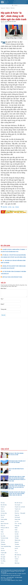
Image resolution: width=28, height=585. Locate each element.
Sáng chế (17, 515)
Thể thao (3, 542)
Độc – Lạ (17, 556)
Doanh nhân (17, 519)
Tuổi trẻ (16, 558)
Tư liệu (2, 548)
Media (16, 527)
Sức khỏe (3, 536)
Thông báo (3, 544)
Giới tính (17, 511)
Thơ (16, 550)
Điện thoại (17, 563)
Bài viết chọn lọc (18, 502)
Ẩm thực (3, 502)
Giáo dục (3, 511)
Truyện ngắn (3, 552)
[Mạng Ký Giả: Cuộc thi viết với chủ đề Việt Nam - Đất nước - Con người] (14, 211)
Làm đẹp (17, 536)
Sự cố (2, 534)
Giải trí (2, 509)
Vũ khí (16, 561)
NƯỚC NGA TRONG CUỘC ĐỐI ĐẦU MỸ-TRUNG (12, 277)
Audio (16, 529)
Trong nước (17, 546)
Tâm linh (3, 550)
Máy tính (3, 515)
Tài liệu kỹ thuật (4, 538)
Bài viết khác (4, 504)
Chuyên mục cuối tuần (20, 506)
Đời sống (3, 558)
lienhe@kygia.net (8, 578)
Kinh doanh (17, 517)
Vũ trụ (2, 563)
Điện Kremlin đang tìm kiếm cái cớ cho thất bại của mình (17, 461)
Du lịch (16, 548)
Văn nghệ (3, 556)
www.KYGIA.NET (16, 575)
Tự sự (16, 552)
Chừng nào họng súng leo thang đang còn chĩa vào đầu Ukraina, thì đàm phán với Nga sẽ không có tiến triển (17, 479)
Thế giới (17, 538)
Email (2, 304)
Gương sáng (4, 513)
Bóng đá (17, 542)
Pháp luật (17, 525)
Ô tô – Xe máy (18, 523)
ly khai (9, 207)
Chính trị (8, 8)
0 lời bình (4, 23)
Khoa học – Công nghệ (20, 513)
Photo (2, 529)
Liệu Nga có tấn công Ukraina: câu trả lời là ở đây (16, 453)
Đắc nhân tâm (18, 554)
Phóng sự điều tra (5, 527)
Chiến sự (3, 540)
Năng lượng (17, 540)
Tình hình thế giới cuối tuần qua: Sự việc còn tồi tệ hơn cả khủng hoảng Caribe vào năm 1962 (17, 493)
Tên (2, 299)
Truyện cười (17, 509)
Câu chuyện (17, 504)
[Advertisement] (14, 232)
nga (13, 207)
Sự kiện (16, 534)
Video (2, 531)
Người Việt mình (4, 523)
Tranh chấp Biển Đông (6, 546)
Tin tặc (2, 517)
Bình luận (4, 288)
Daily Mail (5, 207)
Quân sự (17, 531)
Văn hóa (3, 554)
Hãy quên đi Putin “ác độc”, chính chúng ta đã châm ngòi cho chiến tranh (13, 16)
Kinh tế (2, 521)
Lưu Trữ (17, 521)
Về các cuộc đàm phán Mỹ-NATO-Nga (16, 469)
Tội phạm (17, 544)
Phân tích (13, 8)
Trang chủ (3, 8)
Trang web (3, 309)
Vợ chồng (3, 561)
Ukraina (17, 207)
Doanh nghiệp (4, 519)
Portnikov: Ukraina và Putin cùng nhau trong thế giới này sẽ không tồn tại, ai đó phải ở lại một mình (17, 486)
